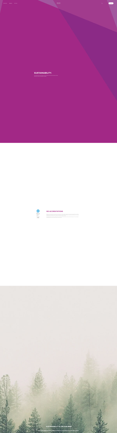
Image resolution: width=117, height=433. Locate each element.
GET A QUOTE (110, 3)
